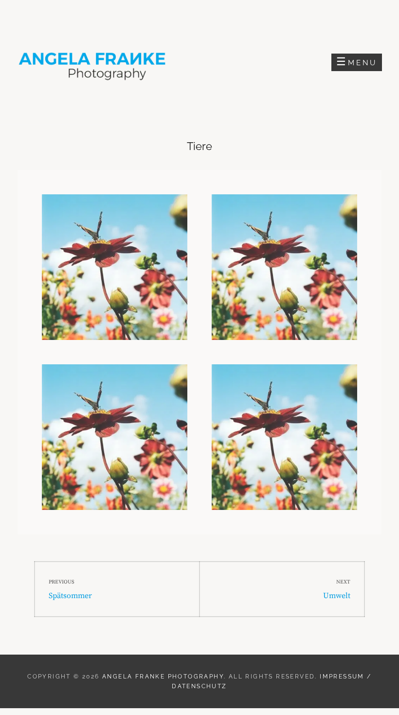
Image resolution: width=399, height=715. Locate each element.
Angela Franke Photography (163, 676)
